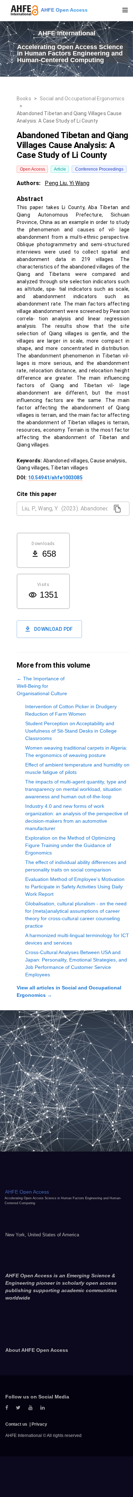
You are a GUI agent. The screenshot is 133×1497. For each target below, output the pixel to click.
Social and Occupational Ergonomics (82, 98)
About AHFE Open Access (36, 1350)
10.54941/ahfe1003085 (55, 477)
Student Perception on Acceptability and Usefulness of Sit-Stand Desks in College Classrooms (71, 731)
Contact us (16, 1424)
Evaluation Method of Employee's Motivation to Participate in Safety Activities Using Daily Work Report (74, 886)
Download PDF (53, 629)
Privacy (39, 1424)
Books (24, 98)
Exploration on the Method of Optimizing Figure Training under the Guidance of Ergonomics (70, 845)
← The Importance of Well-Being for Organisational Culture (42, 686)
